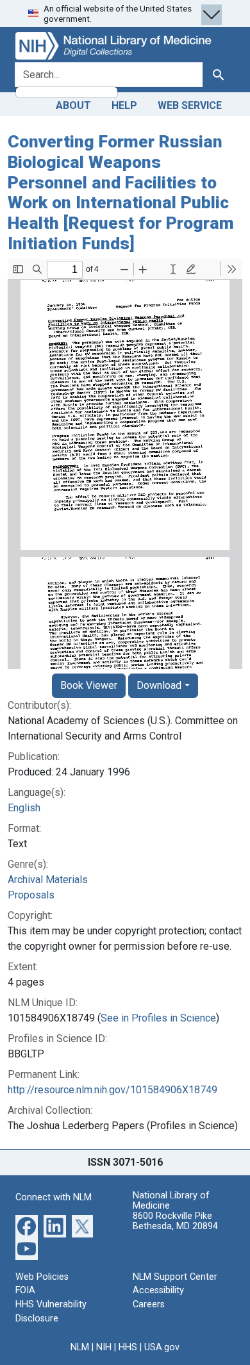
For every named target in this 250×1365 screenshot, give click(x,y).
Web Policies (42, 1276)
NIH (104, 1347)
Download (159, 685)
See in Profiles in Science (158, 1018)
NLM (80, 1347)
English (24, 808)
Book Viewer (88, 685)
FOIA (25, 1290)
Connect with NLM (53, 1197)
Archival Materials (48, 879)
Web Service (190, 105)
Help (124, 105)
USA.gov (161, 1347)
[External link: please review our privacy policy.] (26, 1225)
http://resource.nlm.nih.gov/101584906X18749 (112, 1090)
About (73, 105)
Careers (149, 1304)
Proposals (31, 895)
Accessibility (158, 1290)
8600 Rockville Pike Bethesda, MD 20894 (175, 1221)
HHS (128, 1347)
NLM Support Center (175, 1276)
